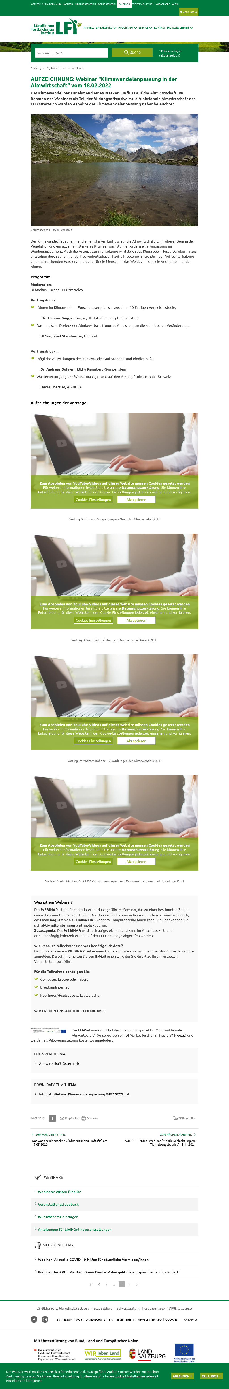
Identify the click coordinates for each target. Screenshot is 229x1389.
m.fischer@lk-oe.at (170, 1035)
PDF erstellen (187, 1118)
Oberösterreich (107, 4)
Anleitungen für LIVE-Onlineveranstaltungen (74, 1229)
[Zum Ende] (137, 1284)
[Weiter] (129, 1284)
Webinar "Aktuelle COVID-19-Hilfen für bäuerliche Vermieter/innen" (94, 1259)
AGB (79, 1319)
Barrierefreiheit (121, 1319)
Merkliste (190, 12)
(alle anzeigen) (169, 55)
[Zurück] (99, 1284)
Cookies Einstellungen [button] (93, 499)
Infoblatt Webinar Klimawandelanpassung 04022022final (84, 1094)
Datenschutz (95, 1319)
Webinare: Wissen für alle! (59, 1191)
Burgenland (53, 4)
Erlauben (210, 1376)
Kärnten (68, 4)
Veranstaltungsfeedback (58, 1204)
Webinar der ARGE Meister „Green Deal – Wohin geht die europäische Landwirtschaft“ (109, 1271)
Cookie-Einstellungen (129, 1376)
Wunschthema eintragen (58, 1216)
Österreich (37, 4)
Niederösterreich (85, 4)
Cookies (171, 1319)
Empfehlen (72, 1118)
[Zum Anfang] (91, 1284)
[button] (106, 27)
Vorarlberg (163, 4)
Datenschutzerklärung (140, 487)
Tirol (150, 4)
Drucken (92, 1118)
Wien (175, 4)
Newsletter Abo (150, 1319)
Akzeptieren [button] (136, 499)
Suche (135, 52)
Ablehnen (181, 1376)
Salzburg (124, 4)
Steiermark (138, 4)
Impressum (64, 1319)
